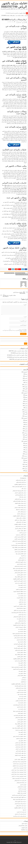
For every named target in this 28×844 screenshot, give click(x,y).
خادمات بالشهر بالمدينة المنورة (20, 580)
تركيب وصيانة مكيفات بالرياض (20, 507)
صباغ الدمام (23, 679)
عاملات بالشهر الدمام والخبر (20, 717)
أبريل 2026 (25, 376)
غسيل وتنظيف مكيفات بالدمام (20, 759)
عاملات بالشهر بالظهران (21, 725)
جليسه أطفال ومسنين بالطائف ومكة (19, 547)
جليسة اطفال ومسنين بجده (21, 543)
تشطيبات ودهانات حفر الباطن (20, 520)
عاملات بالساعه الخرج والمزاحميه (19, 704)
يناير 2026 (25, 382)
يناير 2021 (25, 449)
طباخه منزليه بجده (22, 696)
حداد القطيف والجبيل (22, 559)
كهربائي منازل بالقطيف (21, 793)
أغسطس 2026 (24, 372)
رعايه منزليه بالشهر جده (21, 618)
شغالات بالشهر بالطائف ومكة (20, 654)
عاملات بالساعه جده (22, 709)
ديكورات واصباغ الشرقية (21, 608)
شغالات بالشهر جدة (16, 170)
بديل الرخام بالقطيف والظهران (20, 484)
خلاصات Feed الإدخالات (22, 825)
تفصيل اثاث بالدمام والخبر (21, 522)
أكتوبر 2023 (25, 435)
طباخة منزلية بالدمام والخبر (21, 688)
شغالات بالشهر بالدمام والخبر (20, 650)
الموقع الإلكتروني (23, 325)
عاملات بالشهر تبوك (22, 732)
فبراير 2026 (25, 380)
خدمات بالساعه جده (22, 595)
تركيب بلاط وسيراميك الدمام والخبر (19, 490)
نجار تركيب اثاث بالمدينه (21, 811)
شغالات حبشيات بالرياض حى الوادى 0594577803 (18, 350)
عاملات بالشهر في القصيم (21, 738)
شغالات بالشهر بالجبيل (22, 646)
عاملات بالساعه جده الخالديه (9, 273)
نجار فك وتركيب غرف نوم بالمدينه (19, 816)
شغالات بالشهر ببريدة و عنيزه (20, 660)
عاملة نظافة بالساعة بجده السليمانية (21, 274)
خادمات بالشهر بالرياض (21, 574)
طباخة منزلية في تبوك (22, 694)
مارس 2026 (25, 378)
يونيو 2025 (25, 397)
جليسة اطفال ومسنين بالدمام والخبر (19, 541)
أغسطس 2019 (24, 458)
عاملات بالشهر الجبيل (22, 713)
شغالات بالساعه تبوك (22, 641)
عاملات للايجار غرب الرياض (21, 748)
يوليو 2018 (25, 470)
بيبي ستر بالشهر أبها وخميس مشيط (19, 486)
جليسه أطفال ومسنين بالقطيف (20, 549)
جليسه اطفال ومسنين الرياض (20, 551)
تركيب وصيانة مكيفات (22, 505)
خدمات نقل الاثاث (22, 599)
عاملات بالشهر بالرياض (21, 721)
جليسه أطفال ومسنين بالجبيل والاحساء (18, 545)
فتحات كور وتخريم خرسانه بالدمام (19, 763)
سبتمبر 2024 (24, 416)
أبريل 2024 (25, 426)
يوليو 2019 (25, 460)
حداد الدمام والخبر (22, 557)
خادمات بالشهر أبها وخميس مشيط (19, 568)
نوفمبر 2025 (25, 386)
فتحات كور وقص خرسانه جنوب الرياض (18, 769)
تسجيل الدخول (24, 823)
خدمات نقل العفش (22, 601)
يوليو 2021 (25, 443)
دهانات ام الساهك (22, 604)
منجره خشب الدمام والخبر (21, 805)
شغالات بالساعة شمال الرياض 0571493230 (19, 353)
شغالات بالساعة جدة (20, 15)
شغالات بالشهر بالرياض (21, 652)
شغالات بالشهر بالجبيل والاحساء (20, 648)
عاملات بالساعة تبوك (22, 698)
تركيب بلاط (24, 488)
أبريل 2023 (25, 437)
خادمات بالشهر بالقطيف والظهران (19, 578)
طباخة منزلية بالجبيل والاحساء (20, 685)
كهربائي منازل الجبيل (22, 790)
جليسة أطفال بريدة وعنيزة (21, 534)
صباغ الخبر (24, 677)
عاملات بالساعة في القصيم (21, 700)
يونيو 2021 (25, 445)
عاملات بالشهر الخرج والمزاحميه (20, 715)
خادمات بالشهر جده (22, 587)
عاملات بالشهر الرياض (22, 719)
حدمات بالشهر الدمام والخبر (20, 562)
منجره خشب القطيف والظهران (20, 807)
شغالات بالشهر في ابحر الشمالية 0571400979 (9, 295)
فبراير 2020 (25, 453)
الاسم (25, 316)
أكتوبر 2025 (25, 388)
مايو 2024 (25, 424)
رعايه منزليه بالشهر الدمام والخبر (20, 616)
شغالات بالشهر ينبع (22, 673)
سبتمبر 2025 (24, 390)
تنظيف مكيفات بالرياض (21, 530)
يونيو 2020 (25, 451)
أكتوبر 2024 (25, 414)
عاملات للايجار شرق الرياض (21, 746)
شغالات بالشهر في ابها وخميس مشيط (19, 667)
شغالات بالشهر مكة (22, 671)
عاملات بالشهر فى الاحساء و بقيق (19, 736)
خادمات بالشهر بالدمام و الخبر (20, 572)
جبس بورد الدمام (23, 532)
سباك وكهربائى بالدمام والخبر (20, 622)
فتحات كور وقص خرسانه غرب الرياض (19, 776)
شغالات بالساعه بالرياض (21, 639)
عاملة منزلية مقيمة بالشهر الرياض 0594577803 (18, 359)
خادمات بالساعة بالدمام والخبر (20, 566)
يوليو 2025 (25, 395)
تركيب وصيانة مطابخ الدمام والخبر (19, 501)
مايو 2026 (25, 374)
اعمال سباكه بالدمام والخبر (21, 480)
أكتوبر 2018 (25, 466)
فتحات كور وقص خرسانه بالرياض (20, 767)
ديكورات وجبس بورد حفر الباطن (20, 610)
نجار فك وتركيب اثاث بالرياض (20, 814)
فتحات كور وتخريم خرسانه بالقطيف (19, 765)
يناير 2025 (25, 407)
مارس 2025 (25, 403)
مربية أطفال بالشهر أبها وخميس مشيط (18, 797)
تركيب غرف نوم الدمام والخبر (20, 499)
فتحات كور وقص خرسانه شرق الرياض (19, 772)
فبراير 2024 (25, 430)
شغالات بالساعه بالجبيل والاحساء (20, 635)
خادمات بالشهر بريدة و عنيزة (20, 583)
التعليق (25, 304)
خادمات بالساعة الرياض (21, 564)
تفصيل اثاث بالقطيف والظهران (20, 524)
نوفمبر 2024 (25, 411)
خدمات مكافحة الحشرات (21, 597)
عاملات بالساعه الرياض (21, 706)
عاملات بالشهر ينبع (22, 740)
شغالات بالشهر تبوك (22, 662)
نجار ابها (24, 809)
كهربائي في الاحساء (22, 788)
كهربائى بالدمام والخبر (22, 786)
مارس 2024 (25, 428)
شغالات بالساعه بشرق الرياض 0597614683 (19, 292)
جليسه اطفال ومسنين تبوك (21, 553)
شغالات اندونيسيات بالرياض (21, 627)
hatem (24, 21)
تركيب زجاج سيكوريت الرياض (20, 492)
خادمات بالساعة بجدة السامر (20, 273)
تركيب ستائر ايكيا (22, 496)
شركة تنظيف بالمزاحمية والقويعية (19, 625)
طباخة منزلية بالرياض (22, 690)
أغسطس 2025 (24, 393)
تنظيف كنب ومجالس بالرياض (20, 528)
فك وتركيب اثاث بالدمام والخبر (20, 780)
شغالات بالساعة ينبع (22, 631)
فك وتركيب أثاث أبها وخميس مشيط (19, 778)
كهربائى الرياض (23, 784)
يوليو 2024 (25, 420)
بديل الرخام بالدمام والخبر (21, 482)
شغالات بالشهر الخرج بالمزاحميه (20, 643)
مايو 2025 (25, 399)
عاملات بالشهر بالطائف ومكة (20, 723)
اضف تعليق (23, 22)
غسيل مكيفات (23, 757)
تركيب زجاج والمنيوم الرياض (20, 494)
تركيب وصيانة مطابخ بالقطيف (20, 503)
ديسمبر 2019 (24, 456)
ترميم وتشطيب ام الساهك (21, 509)
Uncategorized (23, 478)
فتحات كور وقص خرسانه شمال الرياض (18, 774)
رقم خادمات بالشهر (5, 252)
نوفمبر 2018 (25, 464)
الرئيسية (26, 15)
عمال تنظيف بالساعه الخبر (21, 751)
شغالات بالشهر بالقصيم (21, 656)
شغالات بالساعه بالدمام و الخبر (20, 637)
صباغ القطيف (23, 681)
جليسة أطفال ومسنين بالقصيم (20, 538)
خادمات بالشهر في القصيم (21, 589)
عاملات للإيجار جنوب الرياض (20, 742)
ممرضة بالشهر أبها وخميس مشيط (19, 799)
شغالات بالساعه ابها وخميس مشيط (19, 633)
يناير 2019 (25, 462)
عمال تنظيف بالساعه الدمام (20, 753)
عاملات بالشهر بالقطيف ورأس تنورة (19, 727)
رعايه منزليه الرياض (22, 614)
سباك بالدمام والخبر (22, 620)
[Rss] (15, 840)
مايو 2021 (25, 447)
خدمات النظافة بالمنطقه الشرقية (19, 591)
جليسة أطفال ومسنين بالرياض (20, 536)
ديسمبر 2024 (24, 409)
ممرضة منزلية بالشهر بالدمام (20, 801)
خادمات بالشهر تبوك (22, 585)
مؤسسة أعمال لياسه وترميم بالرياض (19, 795)
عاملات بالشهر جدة (22, 734)
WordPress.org (24, 829)
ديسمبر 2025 (24, 384)
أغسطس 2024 (24, 418)
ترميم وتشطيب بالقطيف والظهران (19, 515)
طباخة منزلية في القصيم (21, 692)
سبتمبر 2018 (24, 468)
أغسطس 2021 (24, 441)
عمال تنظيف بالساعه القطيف (20, 755)
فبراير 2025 (25, 405)
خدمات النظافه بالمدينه (21, 593)
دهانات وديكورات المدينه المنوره (20, 606)
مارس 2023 (25, 439)
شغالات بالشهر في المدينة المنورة (19, 669)
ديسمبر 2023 (24, 432)
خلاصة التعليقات (24, 827)
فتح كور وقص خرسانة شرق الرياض (19, 761)
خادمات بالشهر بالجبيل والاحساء (20, 570)
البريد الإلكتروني (23, 320)
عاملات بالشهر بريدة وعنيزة (20, 730)
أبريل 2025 (25, 401)
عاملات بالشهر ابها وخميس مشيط (19, 711)
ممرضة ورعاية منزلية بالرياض (20, 803)
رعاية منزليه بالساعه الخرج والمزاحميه (18, 612)
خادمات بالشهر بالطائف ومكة (20, 576)
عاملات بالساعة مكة (22, 702)
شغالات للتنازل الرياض (22, 675)
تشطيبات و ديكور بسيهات (21, 517)
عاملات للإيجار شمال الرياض (20, 744)
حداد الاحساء (23, 555)
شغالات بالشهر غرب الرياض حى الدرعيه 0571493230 (15, 13)
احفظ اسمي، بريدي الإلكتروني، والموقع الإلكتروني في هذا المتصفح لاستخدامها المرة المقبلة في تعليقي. (15, 330)
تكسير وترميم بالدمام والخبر (20, 526)
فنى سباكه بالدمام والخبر (21, 782)
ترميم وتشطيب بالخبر (22, 511)
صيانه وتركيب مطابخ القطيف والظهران (18, 683)
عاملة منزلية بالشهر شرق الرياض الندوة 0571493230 (17, 357)
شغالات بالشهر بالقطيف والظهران (19, 658)
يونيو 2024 (25, 422)
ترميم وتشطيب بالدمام (21, 513)
